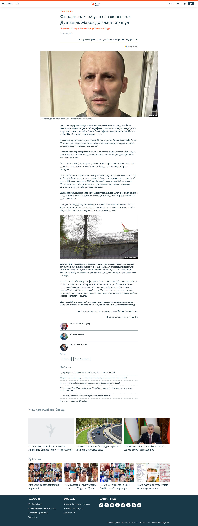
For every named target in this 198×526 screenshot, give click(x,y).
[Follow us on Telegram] (128, 505)
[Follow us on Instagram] (117, 505)
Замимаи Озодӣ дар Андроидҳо (77, 504)
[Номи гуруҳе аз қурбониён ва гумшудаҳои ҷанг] (153, 472)
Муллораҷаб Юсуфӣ (102, 29)
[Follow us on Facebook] (106, 505)
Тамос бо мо (33, 517)
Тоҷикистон (66, 11)
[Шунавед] (184, 4)
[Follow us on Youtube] (112, 505)
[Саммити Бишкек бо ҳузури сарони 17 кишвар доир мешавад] (99, 431)
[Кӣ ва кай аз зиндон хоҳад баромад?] (45, 472)
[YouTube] (177, 4)
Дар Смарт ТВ (69, 513)
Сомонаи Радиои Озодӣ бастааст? (42, 509)
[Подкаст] (139, 505)
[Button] (87, 39)
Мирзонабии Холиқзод (69, 29)
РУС (170, 4)
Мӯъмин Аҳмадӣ (87, 29)
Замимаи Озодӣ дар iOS (73, 509)
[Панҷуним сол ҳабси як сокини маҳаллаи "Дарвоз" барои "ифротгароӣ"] (51, 431)
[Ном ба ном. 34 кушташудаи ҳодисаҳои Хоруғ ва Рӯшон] (81, 472)
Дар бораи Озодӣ (35, 504)
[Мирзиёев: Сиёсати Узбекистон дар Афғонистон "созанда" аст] (147, 431)
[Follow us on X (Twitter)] (123, 505)
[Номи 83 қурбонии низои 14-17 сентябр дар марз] (117, 472)
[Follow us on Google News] (101, 505)
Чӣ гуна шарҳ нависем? (38, 513)
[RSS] (134, 505)
